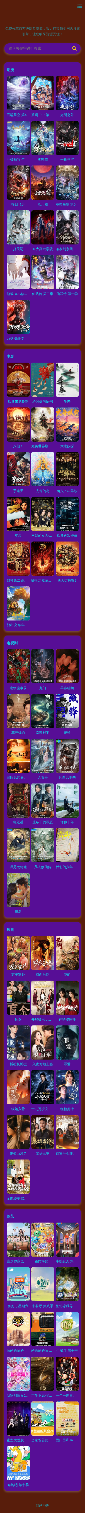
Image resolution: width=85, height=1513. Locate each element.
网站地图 (42, 1505)
